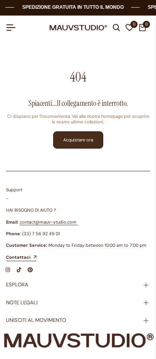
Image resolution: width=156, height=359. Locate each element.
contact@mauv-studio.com (48, 222)
